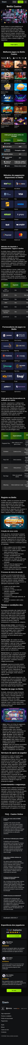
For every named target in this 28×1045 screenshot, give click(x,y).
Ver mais (14, 990)
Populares (3, 58)
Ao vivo (10, 58)
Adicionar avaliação (14, 936)
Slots (23, 58)
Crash (16, 58)
